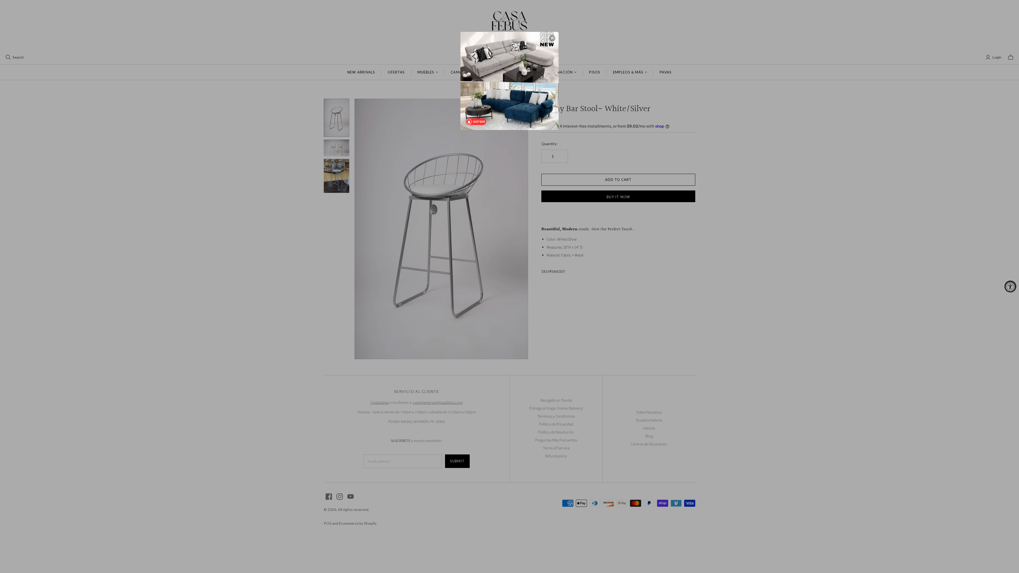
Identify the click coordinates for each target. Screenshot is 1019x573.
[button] (552, 38)
